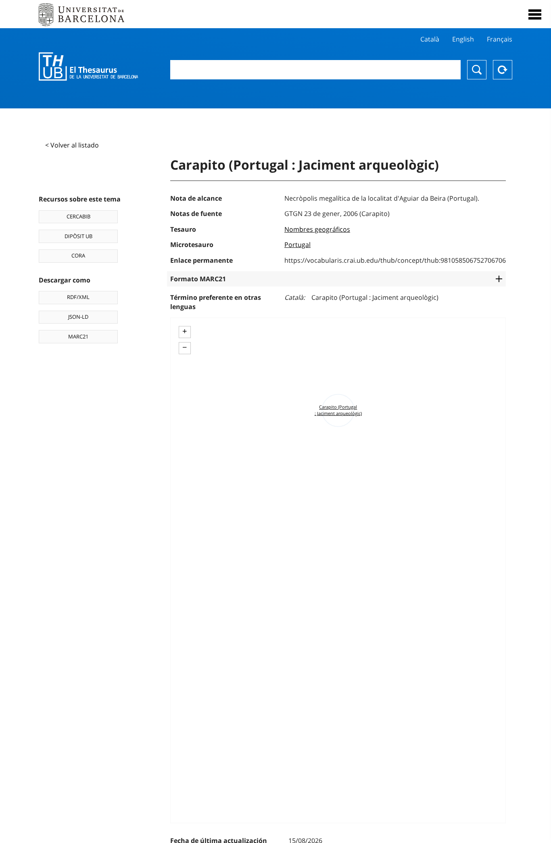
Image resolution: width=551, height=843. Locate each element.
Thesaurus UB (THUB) (88, 66)
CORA (78, 255)
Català (429, 39)
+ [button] (184, 331)
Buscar (476, 69)
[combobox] (315, 69)
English (463, 39)
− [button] (184, 347)
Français (499, 39)
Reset (502, 69)
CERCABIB (78, 216)
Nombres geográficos (317, 229)
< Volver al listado (72, 145)
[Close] (535, 14)
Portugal (297, 244)
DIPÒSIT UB (78, 236)
